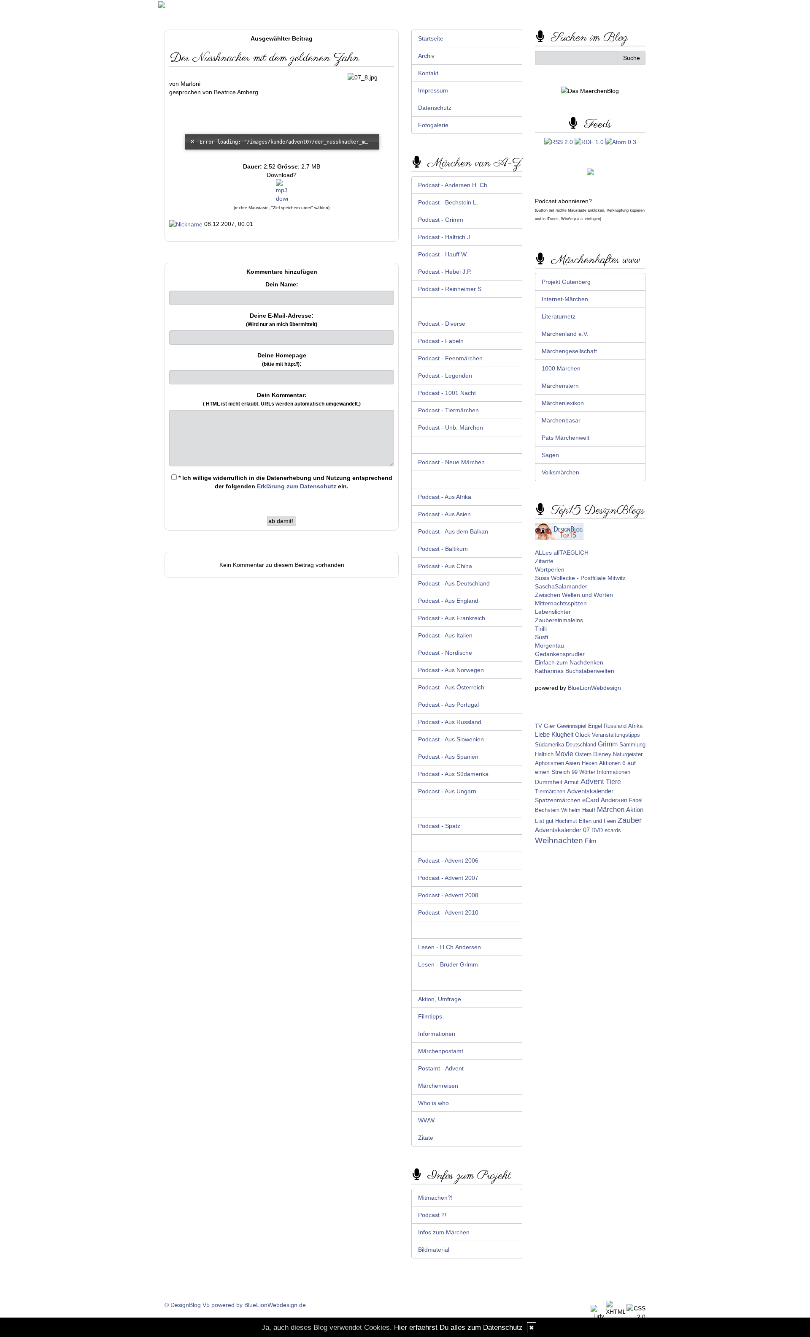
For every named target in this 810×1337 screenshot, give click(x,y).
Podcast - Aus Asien (444, 514)
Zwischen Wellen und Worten (574, 594)
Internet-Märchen (565, 299)
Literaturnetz (558, 316)
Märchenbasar (561, 420)
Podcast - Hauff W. (443, 254)
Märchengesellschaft (569, 351)
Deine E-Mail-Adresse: (281, 319)
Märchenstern (560, 385)
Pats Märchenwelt (565, 437)
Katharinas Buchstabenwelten (574, 670)
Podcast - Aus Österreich (451, 687)
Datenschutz (434, 107)
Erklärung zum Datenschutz (296, 486)
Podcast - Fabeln (441, 341)
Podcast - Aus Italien (445, 635)
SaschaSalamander (561, 586)
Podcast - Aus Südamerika (453, 774)
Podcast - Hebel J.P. (445, 271)
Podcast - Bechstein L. (448, 202)
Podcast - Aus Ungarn (447, 791)
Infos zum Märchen (444, 1232)
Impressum (433, 90)
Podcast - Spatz (439, 825)
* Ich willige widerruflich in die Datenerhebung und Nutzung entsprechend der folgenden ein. (284, 482)
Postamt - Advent (441, 1068)
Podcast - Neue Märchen (451, 462)
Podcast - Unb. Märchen (450, 427)
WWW (426, 1120)
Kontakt (428, 73)
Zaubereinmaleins (559, 620)
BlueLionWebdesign (594, 687)
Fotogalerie (433, 125)
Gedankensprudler (560, 654)
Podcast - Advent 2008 (448, 895)
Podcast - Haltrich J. (445, 237)
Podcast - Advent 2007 (448, 877)
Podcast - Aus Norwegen (451, 670)
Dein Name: (281, 284)
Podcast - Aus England (448, 600)
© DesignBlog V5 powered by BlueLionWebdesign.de (235, 1305)
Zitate (425, 1137)
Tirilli (541, 628)
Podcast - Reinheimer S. (450, 289)
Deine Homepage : (281, 359)
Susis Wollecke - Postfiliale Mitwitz (580, 578)
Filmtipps (430, 1016)
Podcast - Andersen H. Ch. (453, 185)
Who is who (433, 1103)
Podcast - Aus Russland (449, 722)
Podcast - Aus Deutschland (454, 583)
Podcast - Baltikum (443, 548)
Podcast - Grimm (440, 219)
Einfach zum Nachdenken (569, 662)
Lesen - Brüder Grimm (448, 964)
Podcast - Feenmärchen (450, 358)
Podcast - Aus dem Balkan (453, 531)
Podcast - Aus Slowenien (451, 739)
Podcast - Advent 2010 (448, 912)
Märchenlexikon (563, 403)
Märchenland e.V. (565, 333)
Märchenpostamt (440, 1051)
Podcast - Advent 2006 (448, 860)
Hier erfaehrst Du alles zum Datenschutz (458, 1327)
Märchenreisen (438, 1085)
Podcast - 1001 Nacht (447, 392)
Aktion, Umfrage (439, 999)
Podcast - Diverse (441, 323)
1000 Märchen (561, 368)
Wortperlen (549, 569)
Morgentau (549, 645)
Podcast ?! (432, 1215)
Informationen (436, 1033)
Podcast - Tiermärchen (448, 410)
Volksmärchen (560, 472)
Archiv (426, 55)
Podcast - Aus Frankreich (451, 618)
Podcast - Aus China (445, 566)
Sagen (550, 455)
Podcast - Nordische (445, 652)
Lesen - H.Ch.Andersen (449, 947)
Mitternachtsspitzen (561, 603)
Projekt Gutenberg (566, 281)
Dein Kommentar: (282, 399)
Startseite (430, 38)
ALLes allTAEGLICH (562, 552)
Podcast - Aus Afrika (444, 496)
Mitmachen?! (435, 1197)
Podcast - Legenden (445, 375)
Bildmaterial (433, 1249)
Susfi (541, 637)
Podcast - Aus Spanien (448, 756)
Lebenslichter (553, 611)
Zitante (544, 561)
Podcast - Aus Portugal (448, 704)
